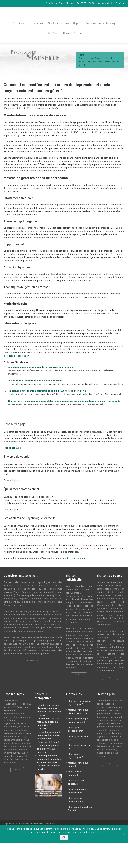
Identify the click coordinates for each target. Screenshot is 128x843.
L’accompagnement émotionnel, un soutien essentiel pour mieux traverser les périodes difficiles (49, 762)
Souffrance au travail (59, 23)
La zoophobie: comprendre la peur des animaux (35, 380)
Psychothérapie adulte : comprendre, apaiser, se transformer (49, 735)
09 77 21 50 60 (87, 3)
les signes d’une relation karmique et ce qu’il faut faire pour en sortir (47, 390)
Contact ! (17, 770)
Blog (79, 33)
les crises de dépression (16, 355)
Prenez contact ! (12, 447)
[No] (124, 834)
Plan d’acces (53, 33)
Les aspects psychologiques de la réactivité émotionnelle (41, 367)
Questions (18, 23)
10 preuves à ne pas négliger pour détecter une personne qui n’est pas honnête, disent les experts (64, 401)
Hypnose (78, 23)
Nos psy (111, 23)
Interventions (36, 23)
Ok (64, 837)
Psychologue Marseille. (32, 823)
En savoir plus (93, 23)
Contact (67, 33)
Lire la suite (32, 661)
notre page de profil (75, 558)
